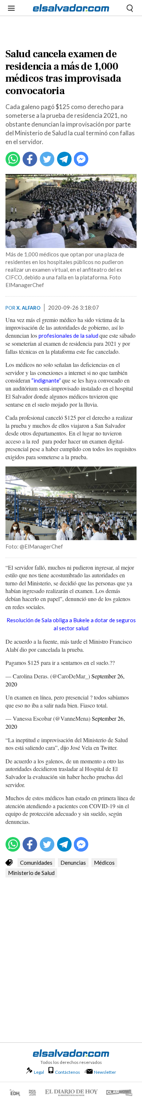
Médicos (104, 862)
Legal (39, 1072)
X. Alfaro (28, 308)
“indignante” (45, 380)
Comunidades (36, 862)
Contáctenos (67, 1072)
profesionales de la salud (68, 335)
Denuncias (73, 862)
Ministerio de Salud (31, 872)
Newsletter (105, 1072)
